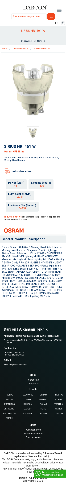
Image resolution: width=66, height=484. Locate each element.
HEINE (43, 409)
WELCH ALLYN (9, 413)
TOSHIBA (58, 404)
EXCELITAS (9, 404)
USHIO (28, 399)
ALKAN (43, 413)
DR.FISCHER (9, 409)
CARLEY (28, 409)
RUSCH (9, 418)
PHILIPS (9, 399)
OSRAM (43, 395)
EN (56, 23)
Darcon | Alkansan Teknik (33, 477)
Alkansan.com (33, 429)
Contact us (33, 383)
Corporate (33, 379)
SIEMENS (43, 399)
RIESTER (58, 409)
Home (5, 48)
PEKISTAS (58, 395)
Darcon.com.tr (33, 437)
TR (49, 23)
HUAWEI (58, 399)
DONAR (43, 404)
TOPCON (58, 413)
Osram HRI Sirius (21, 48)
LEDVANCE (28, 395)
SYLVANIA (28, 413)
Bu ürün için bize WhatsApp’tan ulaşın (52, 473)
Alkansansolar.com (33, 433)
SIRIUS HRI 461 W (42, 48)
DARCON (28, 404)
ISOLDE (9, 395)
